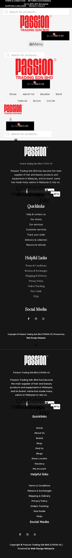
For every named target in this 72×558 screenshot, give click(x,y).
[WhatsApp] (34, 534)
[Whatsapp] (43, 318)
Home (13, 94)
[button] (36, 44)
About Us (28, 94)
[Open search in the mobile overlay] (36, 12)
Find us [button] (22, 101)
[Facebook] (28, 318)
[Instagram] (36, 318)
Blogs (37, 101)
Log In (51, 101)
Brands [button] (45, 94)
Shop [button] (59, 94)
